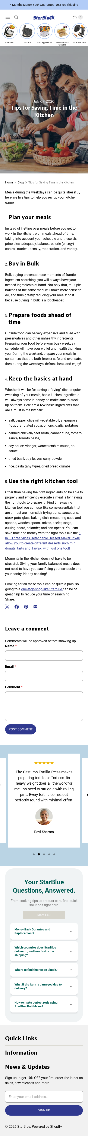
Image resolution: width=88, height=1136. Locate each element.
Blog (21, 182)
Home (9, 182)
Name (11, 646)
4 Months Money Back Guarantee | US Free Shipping (44, 4)
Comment (13, 687)
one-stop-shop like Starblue (42, 589)
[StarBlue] (44, 17)
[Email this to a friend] (35, 606)
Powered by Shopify (47, 1127)
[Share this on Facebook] (16, 606)
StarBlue (23, 1127)
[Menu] (7, 17)
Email (10, 667)
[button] (34, 854)
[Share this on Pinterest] (26, 606)
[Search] (16, 17)
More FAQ (44, 915)
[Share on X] (8, 606)
